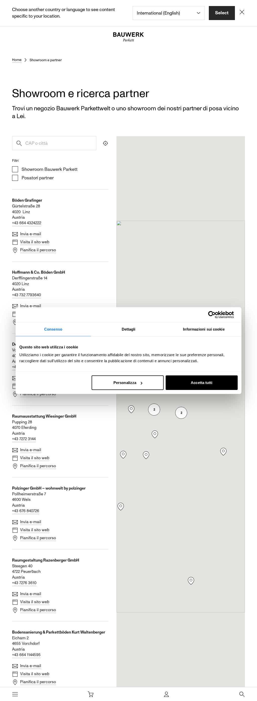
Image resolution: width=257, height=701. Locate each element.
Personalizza (124, 382)
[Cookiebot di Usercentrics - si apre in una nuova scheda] (216, 314)
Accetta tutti (201, 382)
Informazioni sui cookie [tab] (203, 329)
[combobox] (169, 13)
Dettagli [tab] (129, 329)
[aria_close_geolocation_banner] (242, 13)
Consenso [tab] (53, 329)
